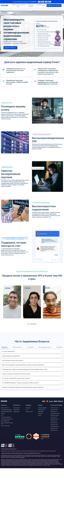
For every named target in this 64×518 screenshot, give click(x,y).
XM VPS (39, 415)
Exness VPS (40, 413)
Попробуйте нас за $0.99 (53, 5)
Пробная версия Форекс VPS (6, 411)
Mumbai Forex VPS (54, 422)
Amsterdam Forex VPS (55, 415)
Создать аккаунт (16, 411)
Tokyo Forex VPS (54, 420)
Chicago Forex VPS (54, 409)
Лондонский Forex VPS (55, 413)
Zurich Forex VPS (54, 417)
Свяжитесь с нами (29, 411)
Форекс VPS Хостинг (5, 407)
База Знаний (28, 407)
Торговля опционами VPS (6, 417)
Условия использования (5, 453)
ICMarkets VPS (41, 411)
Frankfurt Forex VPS (54, 428)
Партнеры (3, 413)
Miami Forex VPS (54, 411)
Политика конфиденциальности (17, 453)
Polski (9, 448)
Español (12, 448)
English (2, 448)
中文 (15, 448)
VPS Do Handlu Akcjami (5, 425)
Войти (44, 5)
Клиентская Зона (16, 407)
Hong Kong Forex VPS (55, 426)
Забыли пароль (16, 409)
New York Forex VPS (54, 407)
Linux (2, 415)
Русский (6, 448)
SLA (40, 453)
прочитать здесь (21, 457)
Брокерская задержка (42, 407)
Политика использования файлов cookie (30, 453)
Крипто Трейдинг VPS (5, 420)
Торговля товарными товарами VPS (7, 423)
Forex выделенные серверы (6, 409)
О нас (27, 409)
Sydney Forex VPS (54, 424)
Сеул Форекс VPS (54, 430)
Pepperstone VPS (41, 409)
